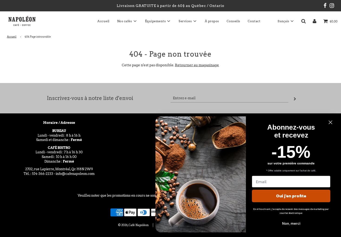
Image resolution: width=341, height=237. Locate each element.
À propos (212, 21)
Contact (254, 21)
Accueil (103, 21)
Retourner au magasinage (197, 65)
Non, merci (291, 223)
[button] (285, 21)
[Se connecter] (314, 21)
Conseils (233, 21)
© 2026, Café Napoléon (133, 225)
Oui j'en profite (291, 196)
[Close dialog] (330, 122)
